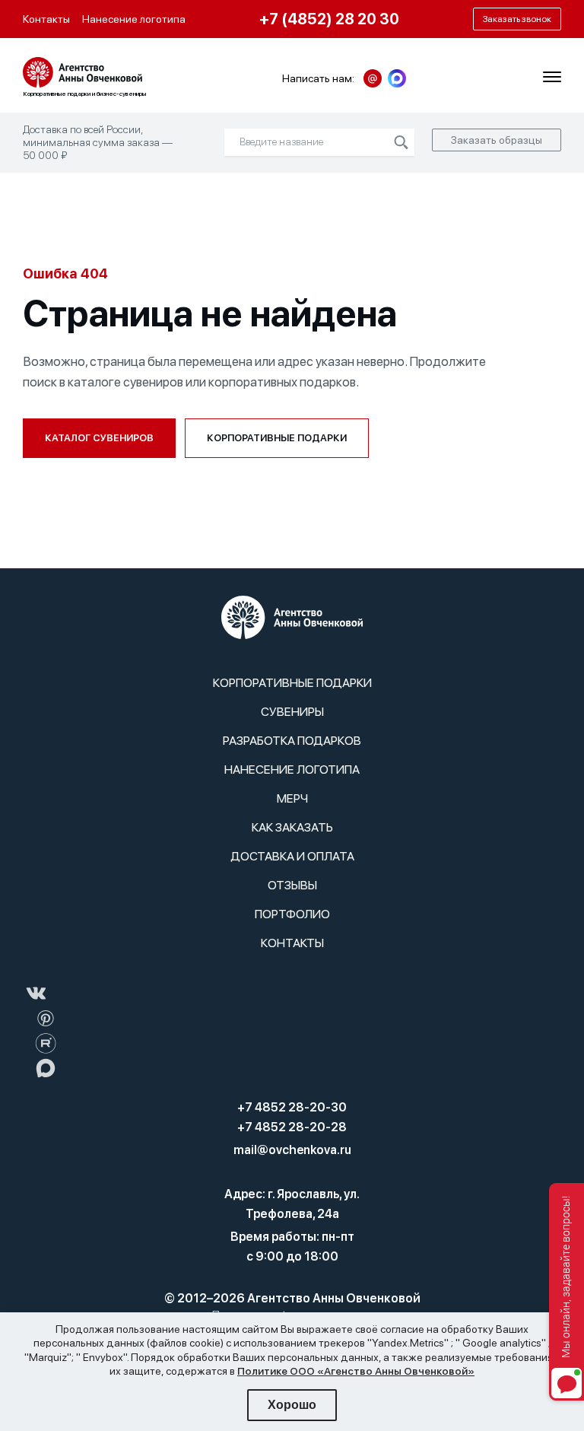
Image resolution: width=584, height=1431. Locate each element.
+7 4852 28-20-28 (292, 1127)
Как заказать (292, 827)
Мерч (292, 798)
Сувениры (292, 711)
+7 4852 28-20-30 (292, 1107)
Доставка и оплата (292, 856)
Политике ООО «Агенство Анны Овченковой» (355, 1371)
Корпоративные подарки (277, 438)
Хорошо (292, 1404)
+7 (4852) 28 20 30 (329, 19)
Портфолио (292, 914)
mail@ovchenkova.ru (292, 1150)
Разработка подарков (292, 740)
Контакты (46, 19)
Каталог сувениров (99, 438)
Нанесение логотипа (134, 19)
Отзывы (292, 885)
